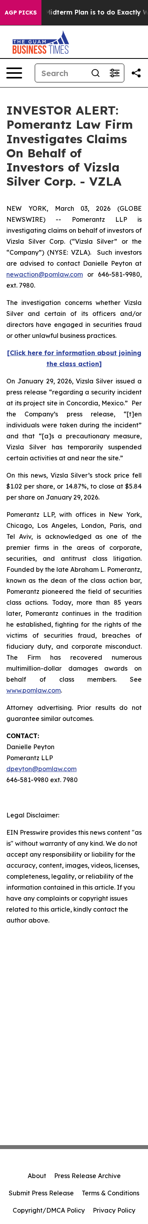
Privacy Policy (114, 1210)
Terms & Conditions (110, 1193)
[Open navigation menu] (14, 73)
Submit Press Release (41, 1193)
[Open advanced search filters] (114, 73)
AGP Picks (21, 12)
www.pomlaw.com (33, 690)
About (37, 1176)
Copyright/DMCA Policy (49, 1210)
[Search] (95, 73)
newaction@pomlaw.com (44, 274)
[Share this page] (136, 73)
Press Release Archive (87, 1176)
